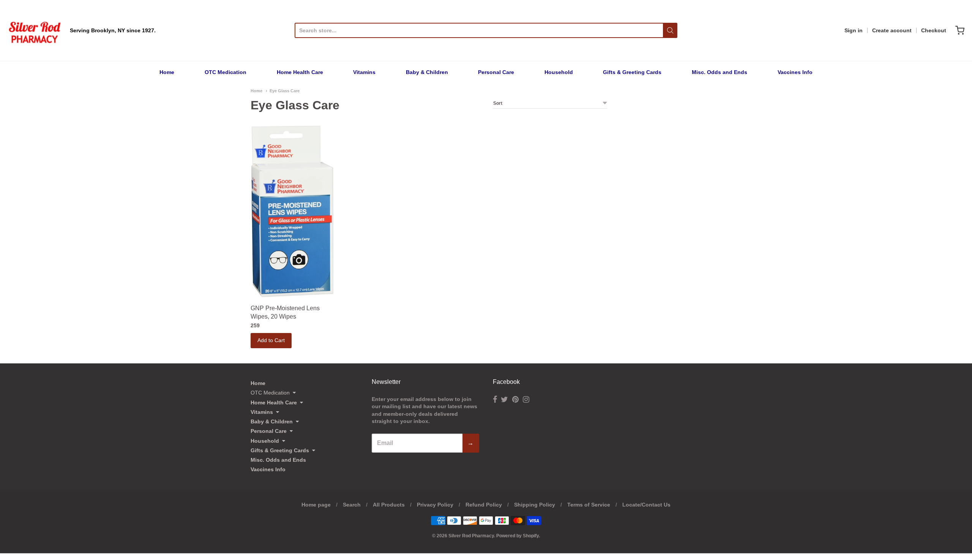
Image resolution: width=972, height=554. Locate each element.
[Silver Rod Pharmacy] (34, 30)
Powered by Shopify (517, 535)
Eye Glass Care (285, 90)
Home (166, 72)
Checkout (933, 30)
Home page (316, 505)
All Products (389, 505)
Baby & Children (427, 72)
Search (352, 505)
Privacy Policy (435, 505)
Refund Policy (483, 505)
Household (558, 72)
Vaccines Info (795, 72)
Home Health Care (300, 72)
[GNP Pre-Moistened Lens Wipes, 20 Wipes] (292, 211)
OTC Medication (225, 72)
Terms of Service (588, 505)
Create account (892, 30)
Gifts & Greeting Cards (632, 72)
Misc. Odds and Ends (719, 72)
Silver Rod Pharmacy (471, 535)
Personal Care (496, 72)
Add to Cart (271, 340)
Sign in (853, 30)
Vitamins (364, 72)
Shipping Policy (534, 505)
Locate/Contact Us (646, 505)
